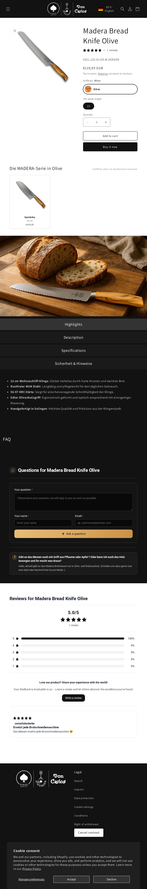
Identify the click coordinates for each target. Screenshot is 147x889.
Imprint (79, 789)
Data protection (84, 798)
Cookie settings (83, 807)
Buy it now (110, 147)
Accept (71, 879)
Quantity (88, 114)
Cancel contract (89, 833)
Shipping (103, 73)
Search (78, 781)
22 (88, 106)
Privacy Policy (31, 869)
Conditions (81, 815)
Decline (111, 879)
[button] (8, 9)
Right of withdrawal (86, 824)
